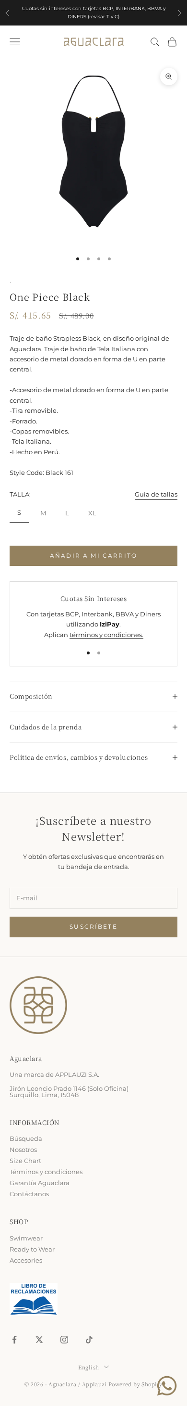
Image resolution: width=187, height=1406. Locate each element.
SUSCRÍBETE (93, 926)
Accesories (26, 1260)
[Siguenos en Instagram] (64, 1339)
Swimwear (26, 1238)
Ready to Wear (32, 1249)
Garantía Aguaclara (40, 1183)
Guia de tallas (156, 494)
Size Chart (25, 1160)
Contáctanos (29, 1194)
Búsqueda (26, 1138)
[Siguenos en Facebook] (14, 1339)
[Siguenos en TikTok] (89, 1339)
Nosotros (23, 1149)
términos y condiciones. (106, 635)
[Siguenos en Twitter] (39, 1339)
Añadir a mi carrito (93, 555)
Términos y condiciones (46, 1172)
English (88, 1367)
